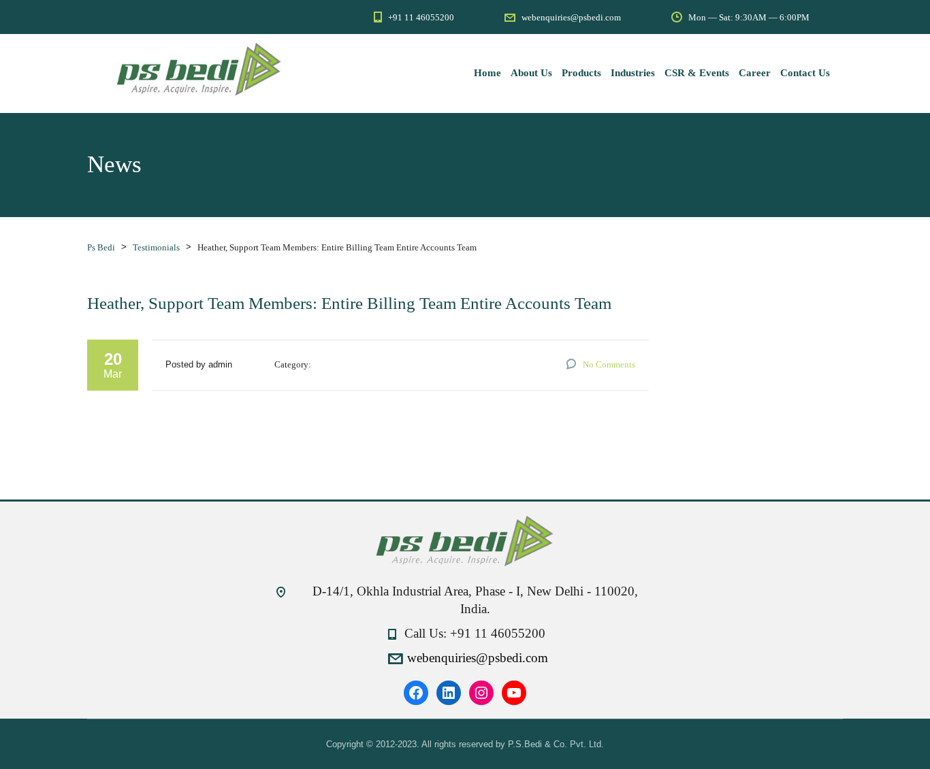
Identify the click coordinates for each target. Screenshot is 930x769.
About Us (531, 72)
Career (755, 72)
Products (581, 72)
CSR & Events (696, 72)
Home (487, 72)
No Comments (609, 364)
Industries (633, 72)
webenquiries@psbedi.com (477, 658)
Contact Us (805, 72)
